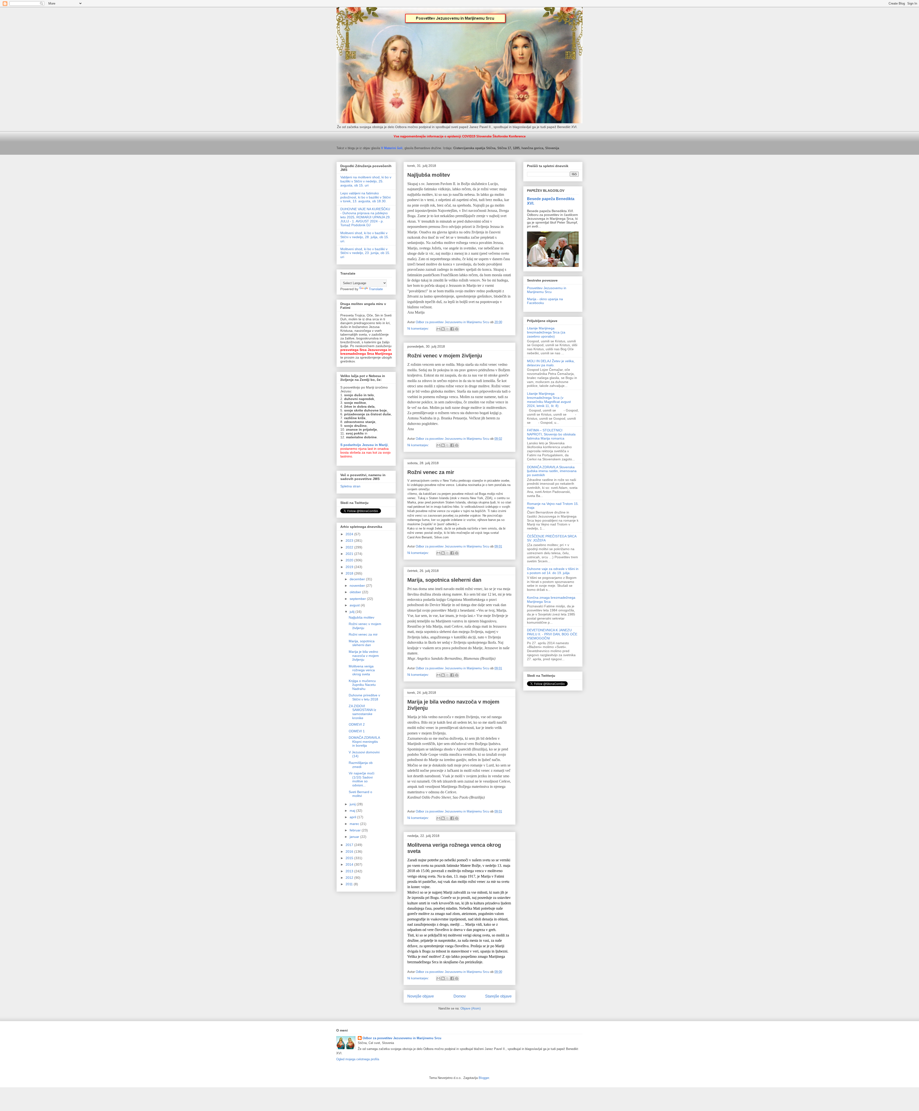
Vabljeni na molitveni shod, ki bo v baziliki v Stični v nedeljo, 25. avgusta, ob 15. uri (365, 181)
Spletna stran (350, 486)
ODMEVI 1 (357, 731)
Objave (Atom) (470, 1008)
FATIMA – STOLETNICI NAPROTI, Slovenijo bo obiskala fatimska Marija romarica (551, 434)
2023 (350, 540)
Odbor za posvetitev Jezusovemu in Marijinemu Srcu (402, 1038)
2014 (350, 864)
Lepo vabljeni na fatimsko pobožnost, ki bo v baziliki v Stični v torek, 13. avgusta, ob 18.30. (365, 197)
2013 (350, 871)
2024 (350, 534)
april (353, 817)
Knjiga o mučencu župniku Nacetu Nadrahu (362, 685)
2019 (350, 567)
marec (355, 824)
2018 (350, 573)
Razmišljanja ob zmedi (361, 765)
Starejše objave (498, 996)
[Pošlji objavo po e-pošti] (438, 329)
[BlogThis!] (443, 329)
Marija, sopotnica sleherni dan (444, 580)
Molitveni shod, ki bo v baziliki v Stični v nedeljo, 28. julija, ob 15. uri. (364, 237)
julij (352, 612)
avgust (355, 605)
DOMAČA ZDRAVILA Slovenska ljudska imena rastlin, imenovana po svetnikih (552, 471)
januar (355, 837)
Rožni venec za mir (430, 472)
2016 (350, 851)
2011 (350, 884)
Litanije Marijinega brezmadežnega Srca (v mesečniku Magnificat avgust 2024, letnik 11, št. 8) (549, 399)
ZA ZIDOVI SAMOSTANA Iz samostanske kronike (362, 712)
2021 (350, 554)
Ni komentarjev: (418, 328)
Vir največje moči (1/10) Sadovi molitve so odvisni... (361, 779)
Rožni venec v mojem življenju (444, 356)
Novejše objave (420, 996)
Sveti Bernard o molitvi (360, 794)
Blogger (484, 1078)
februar (356, 830)
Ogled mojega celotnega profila (357, 1059)
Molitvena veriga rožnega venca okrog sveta (362, 670)
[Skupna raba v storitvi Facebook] (452, 329)
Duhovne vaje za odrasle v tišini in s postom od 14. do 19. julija (552, 571)
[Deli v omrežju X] (447, 329)
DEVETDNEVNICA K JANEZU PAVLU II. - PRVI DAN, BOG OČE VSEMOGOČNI (552, 634)
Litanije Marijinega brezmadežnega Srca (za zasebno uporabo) (546, 332)
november (358, 585)
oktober (356, 592)
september (358, 599)
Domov (460, 996)
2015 (350, 858)
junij (353, 804)
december (358, 579)
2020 (350, 560)
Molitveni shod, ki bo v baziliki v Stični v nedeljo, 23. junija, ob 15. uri (365, 253)
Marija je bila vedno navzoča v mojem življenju (364, 656)
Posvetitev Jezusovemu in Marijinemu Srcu (546, 290)
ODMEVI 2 (357, 724)
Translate (376, 289)
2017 (350, 845)
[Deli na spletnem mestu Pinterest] (456, 329)
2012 (350, 878)
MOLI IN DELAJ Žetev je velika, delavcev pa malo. (551, 363)
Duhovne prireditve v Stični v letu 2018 (364, 697)
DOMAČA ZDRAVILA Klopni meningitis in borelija (364, 742)
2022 (350, 547)
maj (353, 810)
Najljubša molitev (428, 175)
